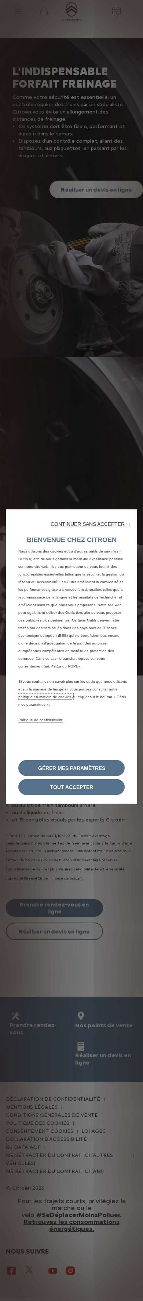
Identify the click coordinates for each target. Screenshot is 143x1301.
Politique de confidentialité (40, 719)
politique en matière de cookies (45, 696)
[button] (91, 524)
